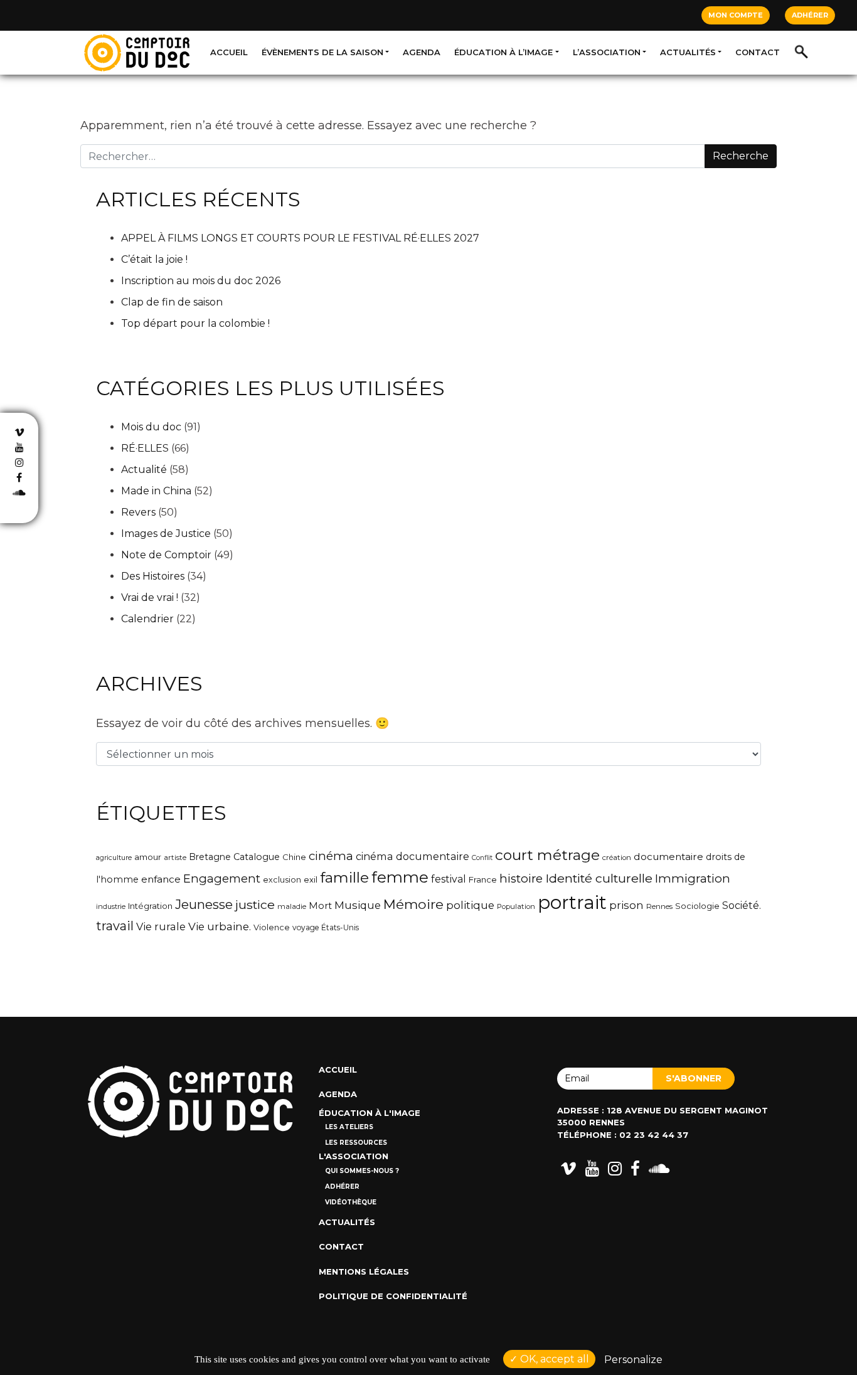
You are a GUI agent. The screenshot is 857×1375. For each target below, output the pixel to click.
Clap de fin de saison (172, 302)
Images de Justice (166, 533)
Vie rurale (161, 926)
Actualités (688, 52)
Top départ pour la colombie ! (195, 323)
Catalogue (256, 857)
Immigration (692, 878)
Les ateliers (349, 1127)
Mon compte (735, 15)
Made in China (156, 491)
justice (255, 904)
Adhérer (810, 15)
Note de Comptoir (166, 555)
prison (626, 905)
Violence (271, 927)
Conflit (482, 858)
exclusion (282, 879)
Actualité (144, 469)
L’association (607, 52)
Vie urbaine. (219, 926)
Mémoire (413, 904)
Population (516, 906)
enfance (161, 879)
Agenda (421, 52)
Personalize (633, 1360)
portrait (572, 902)
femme (399, 877)
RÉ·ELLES (145, 448)
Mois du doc (151, 427)
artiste (175, 857)
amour (147, 857)
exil (310, 879)
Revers (138, 512)
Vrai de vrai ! (149, 597)
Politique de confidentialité (393, 1296)
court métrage (547, 855)
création (616, 857)
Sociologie (697, 906)
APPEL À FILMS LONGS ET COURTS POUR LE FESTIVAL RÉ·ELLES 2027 (300, 238)
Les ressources (356, 1143)
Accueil (229, 52)
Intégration (150, 906)
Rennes (659, 906)
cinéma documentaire (412, 856)
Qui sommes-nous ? (362, 1171)
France (483, 879)
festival (448, 879)
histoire (521, 878)
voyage (305, 927)
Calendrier (147, 619)
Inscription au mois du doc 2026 (200, 281)
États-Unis (340, 927)
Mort (320, 905)
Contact (757, 52)
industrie (110, 906)
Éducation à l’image (503, 52)
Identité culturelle (598, 878)
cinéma (331, 856)
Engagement (221, 878)
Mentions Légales (364, 1271)
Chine (294, 857)
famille (344, 877)
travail (115, 925)
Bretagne (210, 857)
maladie (291, 906)
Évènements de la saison (322, 52)
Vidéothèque (350, 1202)
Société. (741, 905)
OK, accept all (553, 1359)
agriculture (114, 857)
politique (470, 905)
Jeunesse (204, 904)
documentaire (668, 857)
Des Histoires (152, 576)
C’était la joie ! (154, 259)
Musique (357, 905)
